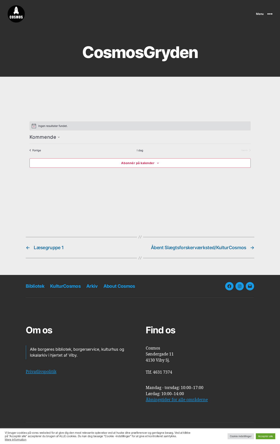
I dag (140, 150)
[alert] (140, 126)
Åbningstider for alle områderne (177, 399)
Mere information (15, 439)
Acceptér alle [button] (265, 436)
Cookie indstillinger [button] (241, 436)
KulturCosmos (65, 286)
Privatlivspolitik (41, 371)
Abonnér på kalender (137, 163)
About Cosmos (119, 286)
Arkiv (92, 286)
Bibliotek (35, 286)
